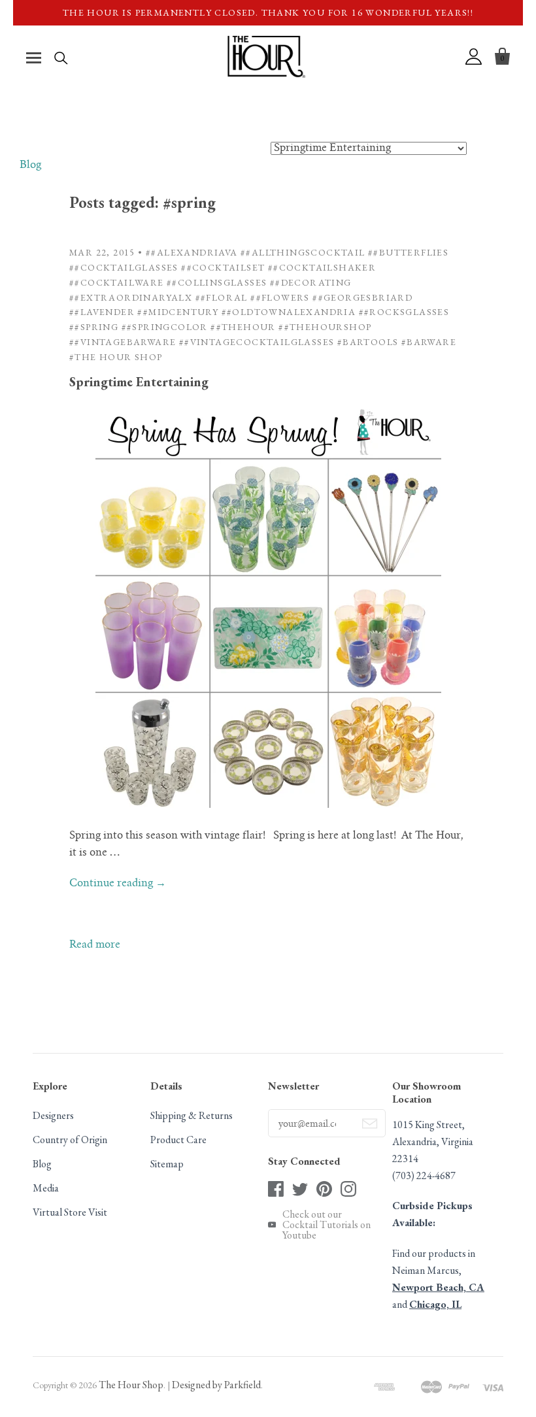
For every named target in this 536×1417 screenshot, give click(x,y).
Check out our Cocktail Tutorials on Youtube (326, 1225)
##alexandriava (192, 252)
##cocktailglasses (123, 267)
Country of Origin (70, 1139)
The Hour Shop (131, 1385)
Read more (94, 945)
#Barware (428, 342)
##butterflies (408, 252)
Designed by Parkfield (216, 1385)
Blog (30, 165)
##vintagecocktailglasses (257, 342)
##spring (93, 327)
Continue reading (117, 883)
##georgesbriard (362, 297)
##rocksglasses (404, 312)
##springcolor (165, 327)
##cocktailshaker (322, 267)
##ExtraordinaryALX (130, 297)
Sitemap (167, 1164)
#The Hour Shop (116, 357)
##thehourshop (324, 327)
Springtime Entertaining (139, 381)
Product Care (178, 1139)
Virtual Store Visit (70, 1212)
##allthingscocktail (303, 252)
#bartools (368, 342)
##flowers (280, 297)
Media (46, 1188)
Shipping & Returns (191, 1115)
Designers (53, 1115)
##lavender (102, 312)
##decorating (311, 282)
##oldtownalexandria (289, 312)
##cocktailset (223, 267)
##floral (221, 297)
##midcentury (177, 312)
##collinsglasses (217, 282)
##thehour (243, 327)
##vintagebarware (122, 342)
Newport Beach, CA (438, 1287)
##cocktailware (116, 282)
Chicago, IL (435, 1304)
